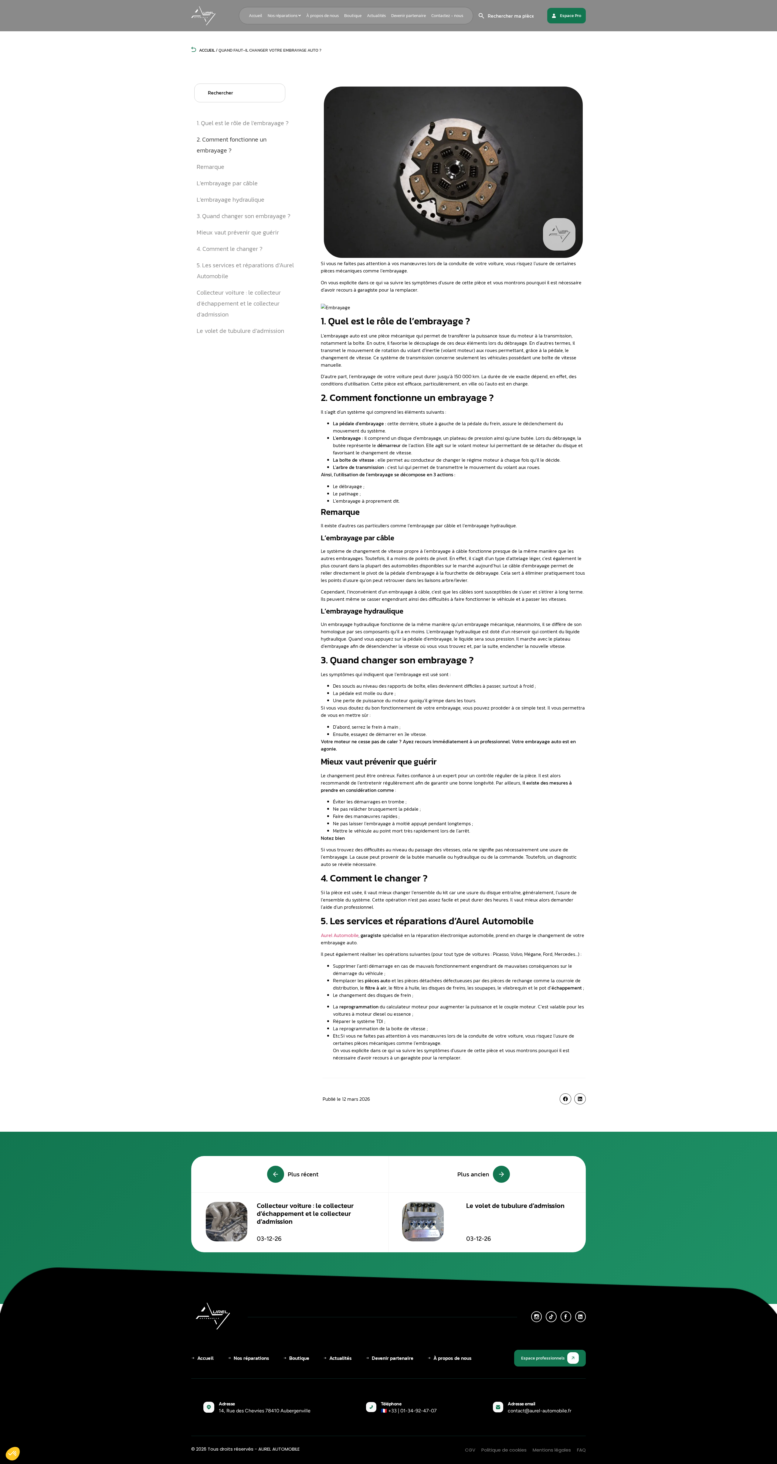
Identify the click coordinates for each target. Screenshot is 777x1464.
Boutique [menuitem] (352, 15)
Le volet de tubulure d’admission (240, 330)
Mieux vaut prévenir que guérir (238, 232)
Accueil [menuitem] (255, 15)
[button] (565, 1098)
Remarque (210, 166)
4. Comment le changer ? (230, 248)
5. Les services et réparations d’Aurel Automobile (245, 271)
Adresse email (521, 1404)
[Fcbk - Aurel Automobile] (566, 1316)
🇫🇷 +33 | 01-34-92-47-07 (409, 1411)
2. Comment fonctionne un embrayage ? (231, 145)
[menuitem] (284, 15)
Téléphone (391, 1404)
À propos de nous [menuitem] (322, 15)
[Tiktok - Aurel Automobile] (551, 1316)
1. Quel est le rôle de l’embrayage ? (243, 123)
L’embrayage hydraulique (230, 199)
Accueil (206, 50)
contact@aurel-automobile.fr (539, 1411)
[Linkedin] (580, 1316)
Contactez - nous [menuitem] (447, 15)
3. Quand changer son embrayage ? (243, 216)
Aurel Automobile (339, 935)
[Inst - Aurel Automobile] (536, 1316)
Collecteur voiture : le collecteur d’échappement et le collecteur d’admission (239, 303)
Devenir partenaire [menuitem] (408, 15)
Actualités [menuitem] (376, 15)
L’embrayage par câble (227, 183)
